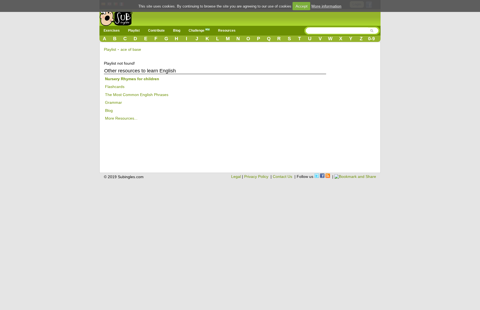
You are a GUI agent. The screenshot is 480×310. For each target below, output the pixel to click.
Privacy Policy (256, 176)
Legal (236, 176)
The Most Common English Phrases (136, 94)
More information (326, 6)
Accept (302, 6)
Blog (176, 30)
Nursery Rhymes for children (132, 79)
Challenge (197, 30)
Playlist (134, 30)
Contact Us (282, 176)
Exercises (112, 30)
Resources (227, 30)
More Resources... (121, 118)
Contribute (156, 30)
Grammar (113, 102)
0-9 (371, 38)
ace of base (131, 49)
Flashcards (114, 86)
